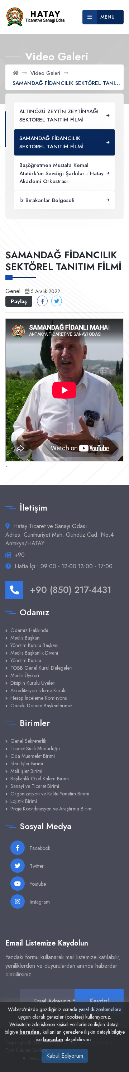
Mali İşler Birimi (26, 771)
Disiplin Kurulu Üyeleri (33, 682)
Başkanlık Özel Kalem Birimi (39, 778)
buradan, (30, 1031)
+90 (20, 555)
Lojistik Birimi (23, 801)
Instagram (39, 901)
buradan (53, 1039)
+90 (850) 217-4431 (70, 589)
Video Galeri (45, 73)
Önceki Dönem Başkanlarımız (41, 705)
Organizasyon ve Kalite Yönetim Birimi (49, 793)
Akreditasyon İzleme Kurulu (38, 690)
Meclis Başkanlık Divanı (34, 652)
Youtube (37, 883)
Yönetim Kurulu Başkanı (34, 645)
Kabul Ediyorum (64, 1056)
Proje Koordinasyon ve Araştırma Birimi (51, 808)
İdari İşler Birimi (26, 763)
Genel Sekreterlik (28, 741)
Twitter (36, 866)
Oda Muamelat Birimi (32, 756)
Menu (107, 16)
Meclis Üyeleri (24, 675)
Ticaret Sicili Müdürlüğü (35, 748)
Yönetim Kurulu (25, 660)
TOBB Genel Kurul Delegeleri (41, 667)
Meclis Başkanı (25, 637)
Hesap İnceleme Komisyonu (38, 698)
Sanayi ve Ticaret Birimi (34, 786)
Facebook (39, 848)
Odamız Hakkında (29, 630)
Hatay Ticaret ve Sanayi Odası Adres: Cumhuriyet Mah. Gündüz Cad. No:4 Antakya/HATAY (59, 534)
